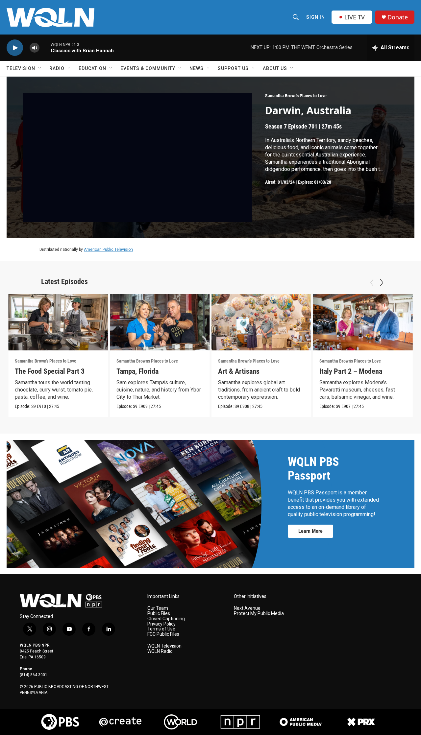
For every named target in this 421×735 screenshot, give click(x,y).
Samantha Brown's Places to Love (296, 95)
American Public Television (108, 249)
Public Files (158, 613)
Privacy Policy (161, 624)
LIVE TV (354, 17)
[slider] (45, 47)
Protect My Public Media (259, 613)
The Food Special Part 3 (50, 371)
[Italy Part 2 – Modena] (363, 322)
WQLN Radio (160, 651)
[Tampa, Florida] (160, 322)
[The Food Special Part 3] (58, 322)
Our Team (157, 608)
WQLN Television (164, 646)
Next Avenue (247, 608)
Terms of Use (161, 629)
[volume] (34, 47)
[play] (15, 48)
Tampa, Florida (137, 371)
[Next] (381, 282)
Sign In (315, 17)
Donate (397, 17)
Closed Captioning (166, 618)
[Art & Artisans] (261, 322)
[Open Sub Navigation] (40, 68)
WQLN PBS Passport (313, 468)
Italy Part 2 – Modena (350, 371)
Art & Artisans (239, 371)
